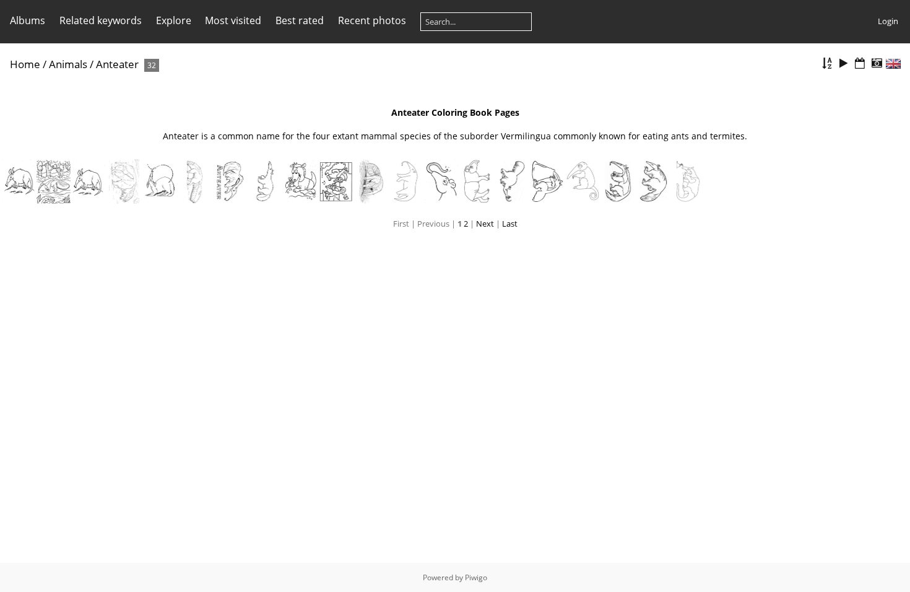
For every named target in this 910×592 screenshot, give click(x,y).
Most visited (233, 20)
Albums (27, 20)
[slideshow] (843, 63)
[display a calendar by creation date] (876, 63)
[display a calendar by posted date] (859, 63)
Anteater (117, 64)
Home (25, 64)
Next (485, 223)
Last (510, 223)
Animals (68, 64)
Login (888, 21)
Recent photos (372, 20)
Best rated (299, 20)
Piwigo (476, 577)
